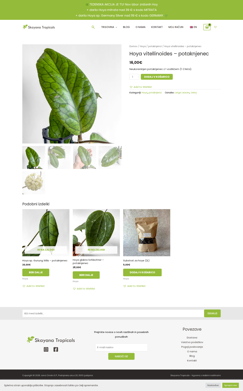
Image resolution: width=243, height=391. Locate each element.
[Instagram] (46, 349)
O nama (192, 351)
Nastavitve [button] (213, 385)
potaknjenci (155, 46)
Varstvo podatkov (192, 342)
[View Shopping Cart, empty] (206, 27)
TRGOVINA (107, 27)
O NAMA (140, 27)
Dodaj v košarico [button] (142, 272)
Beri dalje (36, 272)
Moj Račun (175, 27)
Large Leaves (182, 92)
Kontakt (192, 360)
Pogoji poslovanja (192, 347)
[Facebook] (56, 349)
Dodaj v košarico (156, 77)
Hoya (143, 46)
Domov (133, 46)
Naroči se (121, 356)
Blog (126, 27)
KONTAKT (157, 27)
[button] (93, 27)
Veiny (194, 92)
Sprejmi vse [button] (230, 385)
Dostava (192, 337)
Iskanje (212, 313)
